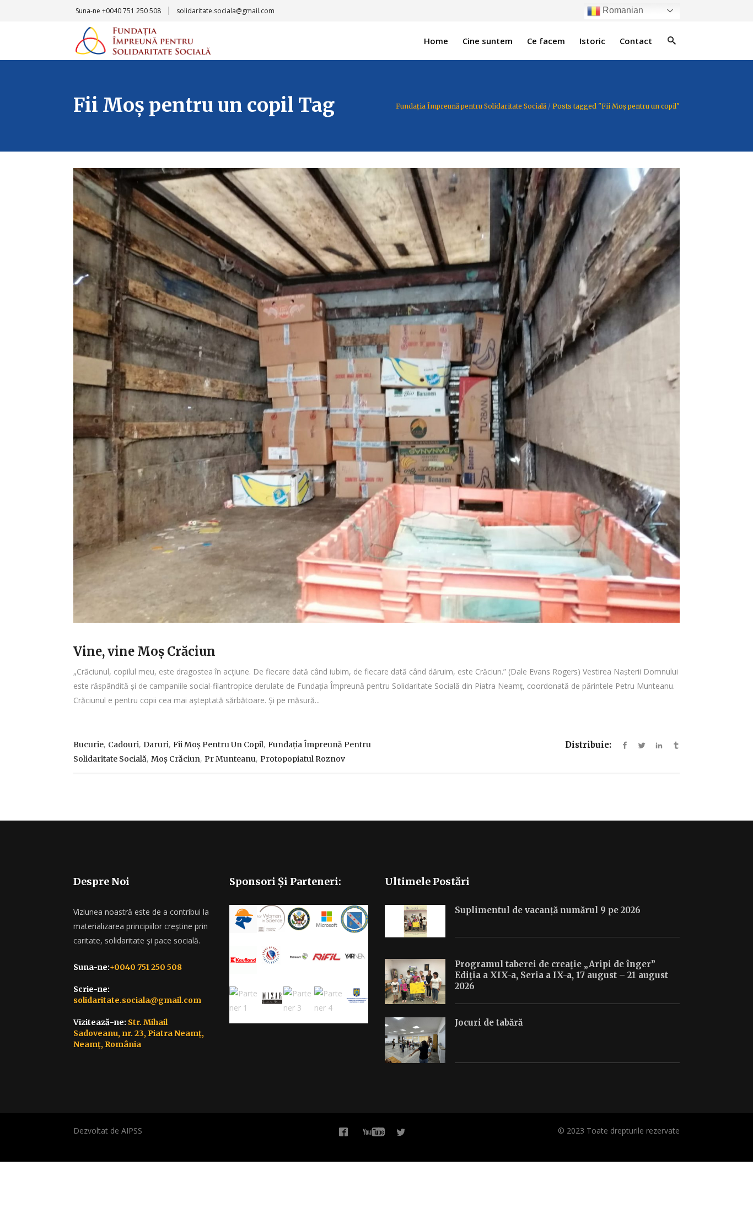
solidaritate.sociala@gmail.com (225, 10)
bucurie (88, 744)
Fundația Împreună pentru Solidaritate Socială (471, 106)
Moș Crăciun (175, 759)
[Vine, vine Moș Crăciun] (376, 395)
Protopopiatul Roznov (302, 759)
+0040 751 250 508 (131, 10)
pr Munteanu (230, 759)
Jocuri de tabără (489, 1022)
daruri (156, 744)
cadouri (123, 744)
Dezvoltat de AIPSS (107, 1130)
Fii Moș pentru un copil (218, 744)
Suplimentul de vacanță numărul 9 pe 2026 (548, 910)
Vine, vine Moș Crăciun (144, 651)
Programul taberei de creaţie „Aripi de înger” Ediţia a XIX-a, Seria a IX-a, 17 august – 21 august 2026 (561, 975)
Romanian (621, 10)
